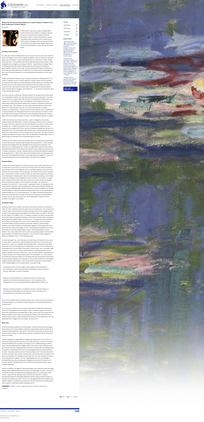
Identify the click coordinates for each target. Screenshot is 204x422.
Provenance (5, 388)
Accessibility (3, 411)
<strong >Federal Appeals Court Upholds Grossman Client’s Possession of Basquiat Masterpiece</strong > (70, 81)
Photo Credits (11, 411)
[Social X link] (76, 411)
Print (70, 396)
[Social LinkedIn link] (78, 411)
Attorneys (40, 5)
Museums (35, 386)
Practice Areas (52, 5)
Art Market (12, 386)
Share (76, 396)
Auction (18, 386)
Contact (75, 5)
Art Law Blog (65, 5)
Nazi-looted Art (43, 386)
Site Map (18, 411)
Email (63, 396)
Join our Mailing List (68, 89)
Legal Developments (26, 386)
